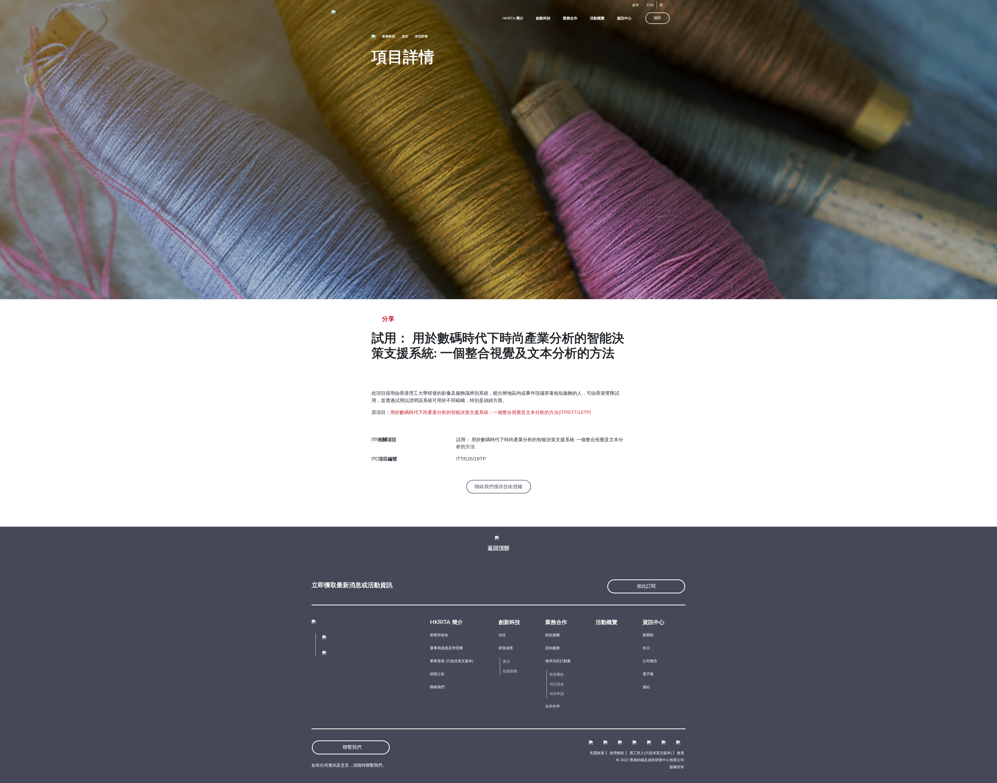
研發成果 (505, 648)
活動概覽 (606, 622)
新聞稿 (648, 635)
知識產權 (510, 671)
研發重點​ (556, 674)
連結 (646, 687)
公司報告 (650, 661)
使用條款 (617, 753)
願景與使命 (439, 635)
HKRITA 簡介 (446, 622)
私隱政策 (597, 753)
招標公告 (437, 674)
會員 (680, 753)
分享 (388, 319)
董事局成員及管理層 (446, 648)
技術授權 (552, 635)
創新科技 (388, 36)
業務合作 (556, 622)
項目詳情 (421, 36)
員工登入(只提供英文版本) (650, 753)
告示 (646, 648)
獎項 (506, 661)
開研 (657, 18)
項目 (405, 36)
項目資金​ (556, 684)
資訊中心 (653, 622)
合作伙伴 (552, 706)
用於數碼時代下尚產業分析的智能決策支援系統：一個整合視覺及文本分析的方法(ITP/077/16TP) (490, 412)
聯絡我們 (437, 687)
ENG (650, 5)
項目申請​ (556, 693)
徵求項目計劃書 (558, 661)
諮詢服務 (552, 648)
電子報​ (648, 674)
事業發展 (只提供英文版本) (451, 661)
